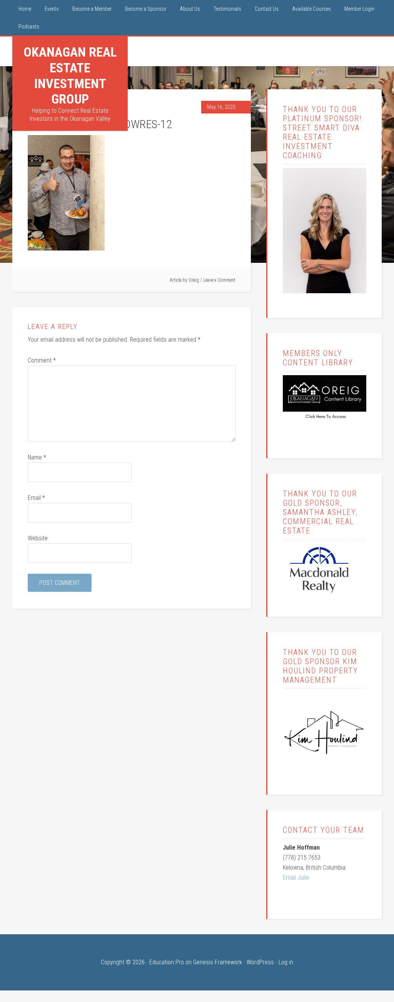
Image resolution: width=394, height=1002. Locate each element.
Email (36, 497)
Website (38, 538)
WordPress (260, 962)
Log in (286, 962)
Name (37, 457)
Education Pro (166, 962)
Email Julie (296, 877)
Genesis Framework (217, 962)
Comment (42, 360)
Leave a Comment (219, 280)
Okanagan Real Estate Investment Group (70, 75)
